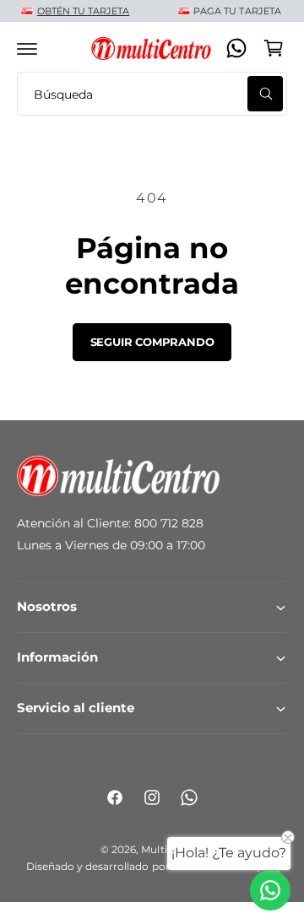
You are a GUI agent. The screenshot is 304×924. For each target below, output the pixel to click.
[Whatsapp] (236, 48)
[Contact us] (270, 890)
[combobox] (152, 94)
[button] (27, 48)
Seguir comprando (152, 342)
